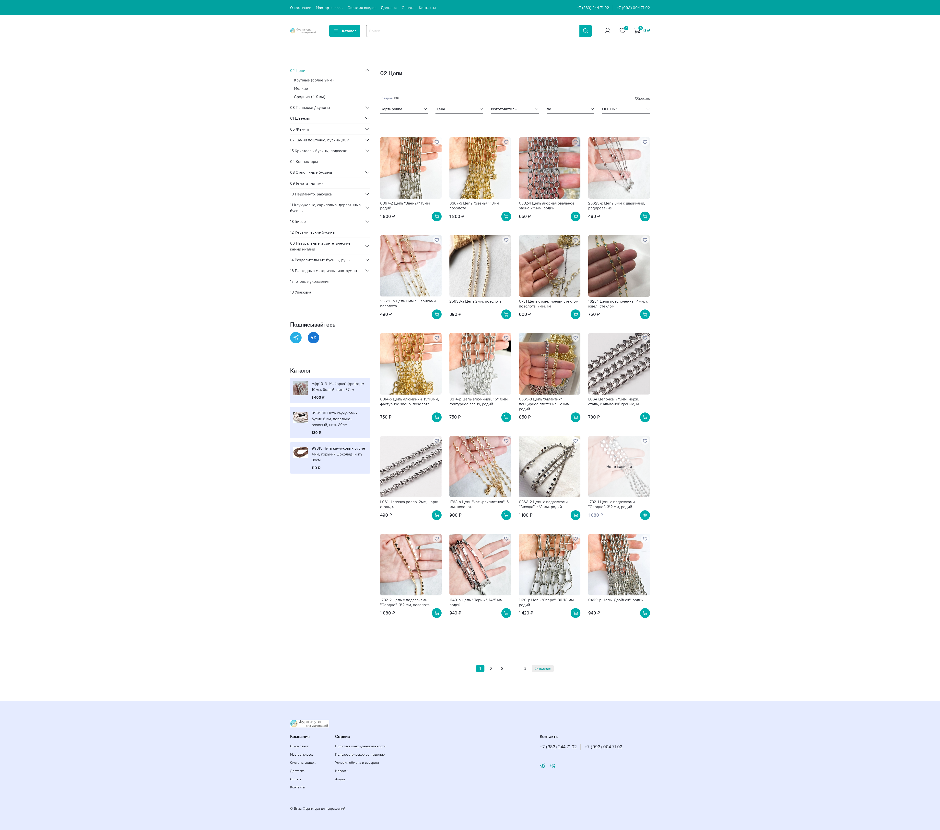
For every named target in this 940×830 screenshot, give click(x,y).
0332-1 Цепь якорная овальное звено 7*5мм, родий (547, 205)
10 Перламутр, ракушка (311, 193)
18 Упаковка (300, 292)
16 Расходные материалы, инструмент (324, 270)
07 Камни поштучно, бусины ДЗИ (319, 139)
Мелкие (301, 88)
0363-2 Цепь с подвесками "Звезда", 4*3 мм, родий (543, 504)
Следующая (543, 668)
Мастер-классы (329, 7)
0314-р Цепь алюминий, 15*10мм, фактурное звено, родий (479, 401)
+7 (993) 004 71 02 (633, 7)
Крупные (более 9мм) (314, 79)
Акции (340, 779)
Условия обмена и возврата (357, 762)
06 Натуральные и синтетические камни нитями (320, 245)
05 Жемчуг (300, 128)
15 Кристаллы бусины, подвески (318, 150)
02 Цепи (297, 70)
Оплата (408, 7)
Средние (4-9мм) (309, 96)
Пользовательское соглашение (360, 754)
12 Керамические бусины (312, 232)
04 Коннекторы (304, 161)
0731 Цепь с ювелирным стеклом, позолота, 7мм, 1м (549, 303)
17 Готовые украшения (309, 281)
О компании (300, 7)
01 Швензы (300, 118)
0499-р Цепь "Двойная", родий (616, 599)
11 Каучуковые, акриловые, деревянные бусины (325, 207)
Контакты (427, 7)
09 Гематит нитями (307, 183)
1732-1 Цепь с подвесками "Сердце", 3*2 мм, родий (611, 504)
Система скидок (362, 7)
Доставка (389, 7)
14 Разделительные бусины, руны (320, 259)
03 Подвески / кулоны (310, 107)
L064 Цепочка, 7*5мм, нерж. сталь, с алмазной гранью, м (613, 401)
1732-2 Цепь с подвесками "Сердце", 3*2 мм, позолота (405, 602)
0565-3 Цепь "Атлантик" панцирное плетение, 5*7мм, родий (545, 404)
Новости (341, 771)
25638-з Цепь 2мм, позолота (475, 301)
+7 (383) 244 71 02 (593, 7)
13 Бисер (298, 221)
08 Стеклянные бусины (311, 172)
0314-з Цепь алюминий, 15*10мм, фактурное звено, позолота (409, 401)
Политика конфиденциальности (360, 746)
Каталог (349, 30)
